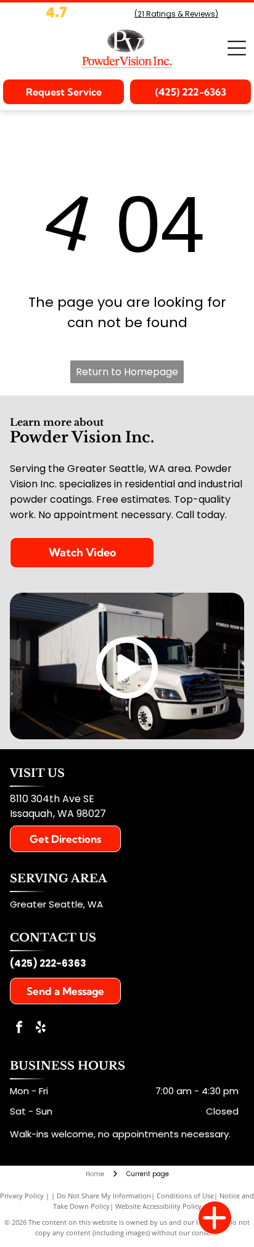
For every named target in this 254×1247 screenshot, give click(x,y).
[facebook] (19, 1028)
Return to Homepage (127, 372)
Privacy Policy (22, 1195)
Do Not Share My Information (104, 1195)
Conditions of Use (185, 1195)
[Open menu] (236, 48)
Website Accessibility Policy (158, 1206)
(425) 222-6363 (48, 963)
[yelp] (40, 1028)
